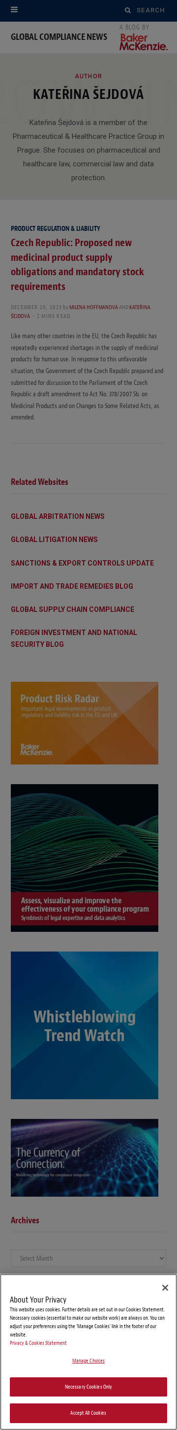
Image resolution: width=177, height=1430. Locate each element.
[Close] (165, 1288)
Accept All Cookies (88, 1413)
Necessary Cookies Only (89, 1387)
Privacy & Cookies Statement (38, 1343)
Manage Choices (88, 1361)
